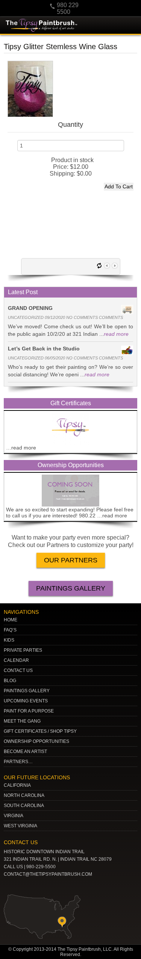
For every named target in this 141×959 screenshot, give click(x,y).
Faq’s (10, 630)
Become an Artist (25, 751)
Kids (9, 640)
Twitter (34, 886)
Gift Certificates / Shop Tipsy (40, 731)
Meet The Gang (22, 721)
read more (116, 334)
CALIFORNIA (17, 785)
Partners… (18, 761)
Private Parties (23, 650)
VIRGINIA (13, 815)
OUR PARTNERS (70, 560)
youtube (10, 886)
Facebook (57, 886)
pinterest (22, 886)
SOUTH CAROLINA (24, 805)
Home (10, 619)
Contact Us (18, 670)
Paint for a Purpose (29, 711)
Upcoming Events (26, 700)
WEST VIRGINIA (20, 825)
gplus (45, 886)
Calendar (16, 660)
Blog (10, 680)
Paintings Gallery (70, 588)
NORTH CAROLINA (24, 795)
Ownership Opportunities (36, 741)
